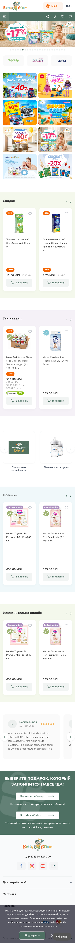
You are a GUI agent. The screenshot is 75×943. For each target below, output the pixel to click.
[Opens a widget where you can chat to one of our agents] (62, 937)
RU (68, 6)
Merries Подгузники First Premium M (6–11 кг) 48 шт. (54, 537)
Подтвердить (32, 935)
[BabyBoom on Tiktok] (53, 866)
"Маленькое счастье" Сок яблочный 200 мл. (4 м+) (18, 243)
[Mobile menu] (4, 16)
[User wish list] (62, 16)
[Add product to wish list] (30, 213)
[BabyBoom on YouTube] (43, 866)
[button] (10, 50)
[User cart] (70, 16)
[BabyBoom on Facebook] (21, 866)
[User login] (55, 16)
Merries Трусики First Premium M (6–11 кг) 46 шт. (18, 537)
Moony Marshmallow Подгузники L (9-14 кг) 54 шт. (55, 361)
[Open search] (48, 16)
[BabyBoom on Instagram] (32, 866)
